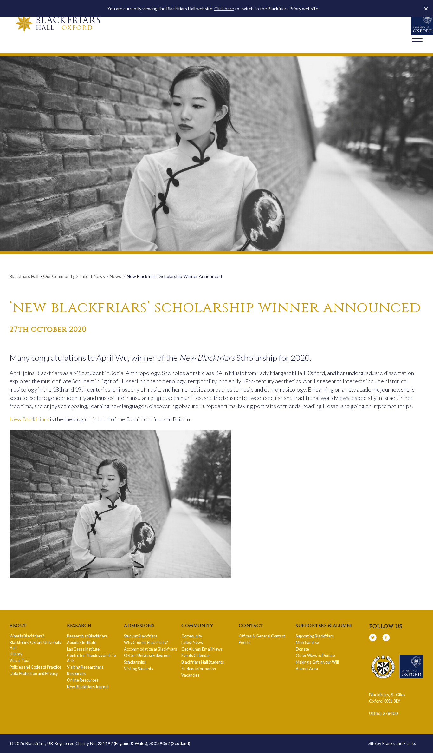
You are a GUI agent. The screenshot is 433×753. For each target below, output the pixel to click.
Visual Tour (20, 660)
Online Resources (82, 680)
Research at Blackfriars (87, 636)
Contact (251, 626)
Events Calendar (195, 655)
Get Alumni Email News (202, 649)
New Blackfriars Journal (87, 686)
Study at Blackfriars (140, 636)
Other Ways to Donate (315, 655)
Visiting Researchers (85, 667)
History (16, 653)
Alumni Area (307, 668)
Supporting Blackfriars (315, 636)
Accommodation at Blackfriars (150, 649)
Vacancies (190, 675)
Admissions (139, 626)
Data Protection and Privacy (34, 673)
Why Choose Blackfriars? (146, 642)
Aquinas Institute (81, 642)
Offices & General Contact (262, 636)
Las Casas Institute (83, 649)
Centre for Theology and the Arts (91, 658)
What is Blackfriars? (27, 636)
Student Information (198, 668)
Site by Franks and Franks (392, 743)
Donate (302, 649)
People (244, 642)
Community (197, 626)
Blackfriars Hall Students (202, 662)
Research (79, 626)
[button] (426, 8)
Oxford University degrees (147, 655)
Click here (224, 8)
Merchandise (307, 642)
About (18, 626)
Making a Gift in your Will (317, 662)
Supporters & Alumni (324, 626)
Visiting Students (138, 668)
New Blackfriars (29, 419)
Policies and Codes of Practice (35, 667)
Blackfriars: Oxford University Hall (35, 645)
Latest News (192, 642)
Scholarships (135, 662)
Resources (76, 673)
